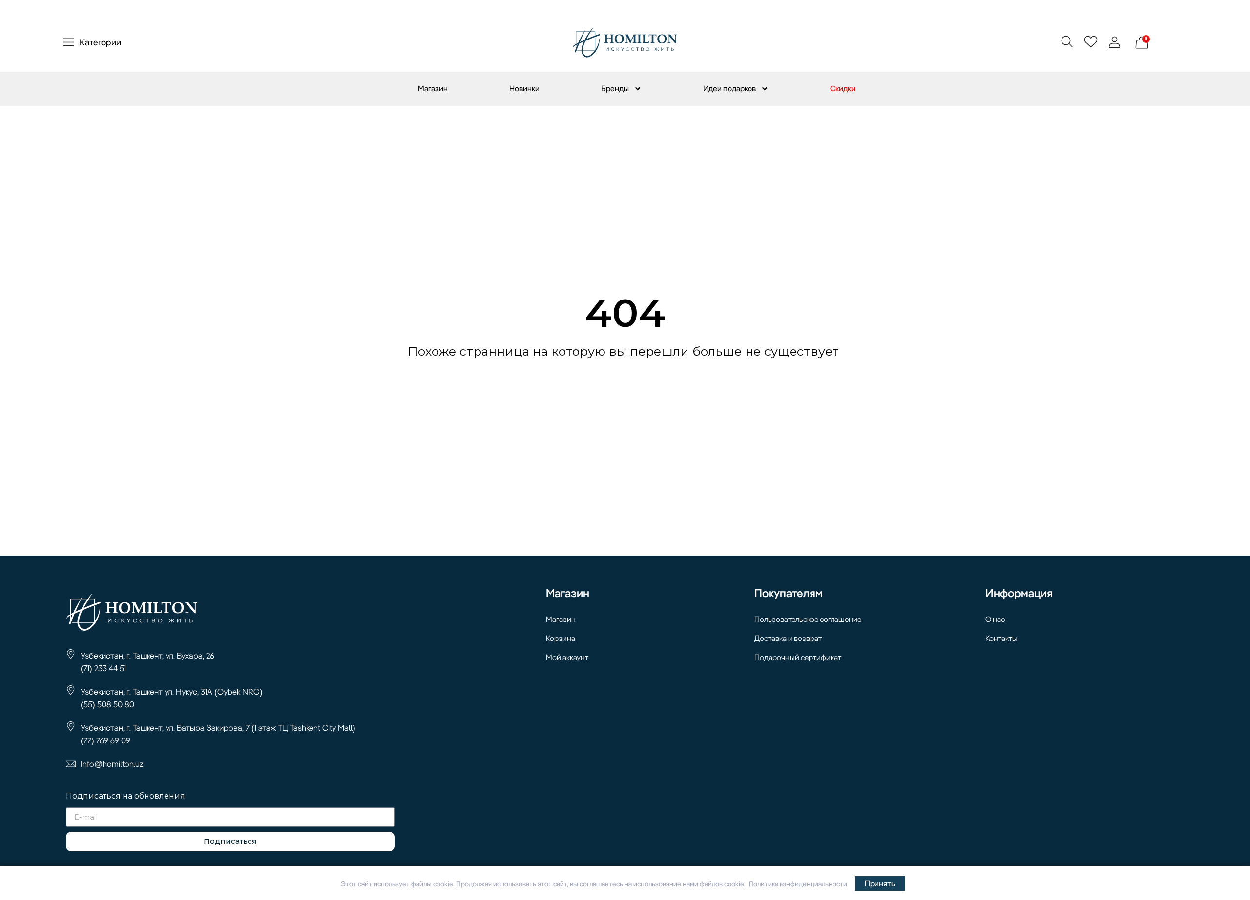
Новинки (524, 88)
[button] (1066, 41)
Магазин (433, 88)
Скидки (842, 88)
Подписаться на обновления (125, 796)
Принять (880, 883)
